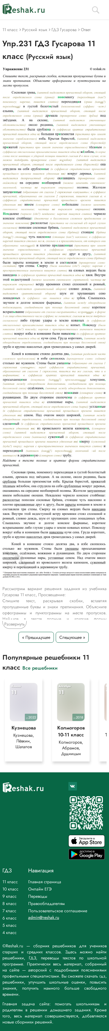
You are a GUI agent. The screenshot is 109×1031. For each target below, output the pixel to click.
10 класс (10, 889)
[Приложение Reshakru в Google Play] (86, 858)
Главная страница (44, 882)
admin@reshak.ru (43, 917)
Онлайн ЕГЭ (40, 889)
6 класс (9, 918)
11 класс (10, 882)
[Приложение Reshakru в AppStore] (86, 845)
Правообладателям (46, 903)
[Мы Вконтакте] (72, 786)
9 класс (9, 896)
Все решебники (40, 667)
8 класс (9, 903)
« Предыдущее (36, 637)
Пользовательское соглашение (57, 911)
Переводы (37, 896)
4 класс (9, 932)
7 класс (9, 911)
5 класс (9, 925)
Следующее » (72, 637)
